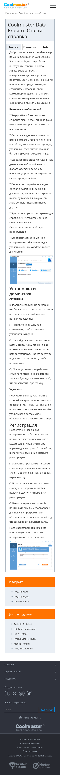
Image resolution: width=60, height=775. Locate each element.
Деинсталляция (30, 751)
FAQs (45, 47)
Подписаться (46, 709)
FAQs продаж (21, 591)
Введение (13, 47)
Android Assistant (23, 624)
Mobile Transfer (22, 643)
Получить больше (23, 648)
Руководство (29, 47)
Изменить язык (31, 717)
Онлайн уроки (21, 601)
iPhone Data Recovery (25, 638)
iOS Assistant (20, 633)
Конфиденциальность (30, 743)
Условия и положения (30, 739)
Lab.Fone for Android (25, 629)
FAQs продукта (21, 596)
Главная (9, 13)
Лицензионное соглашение (30, 747)
